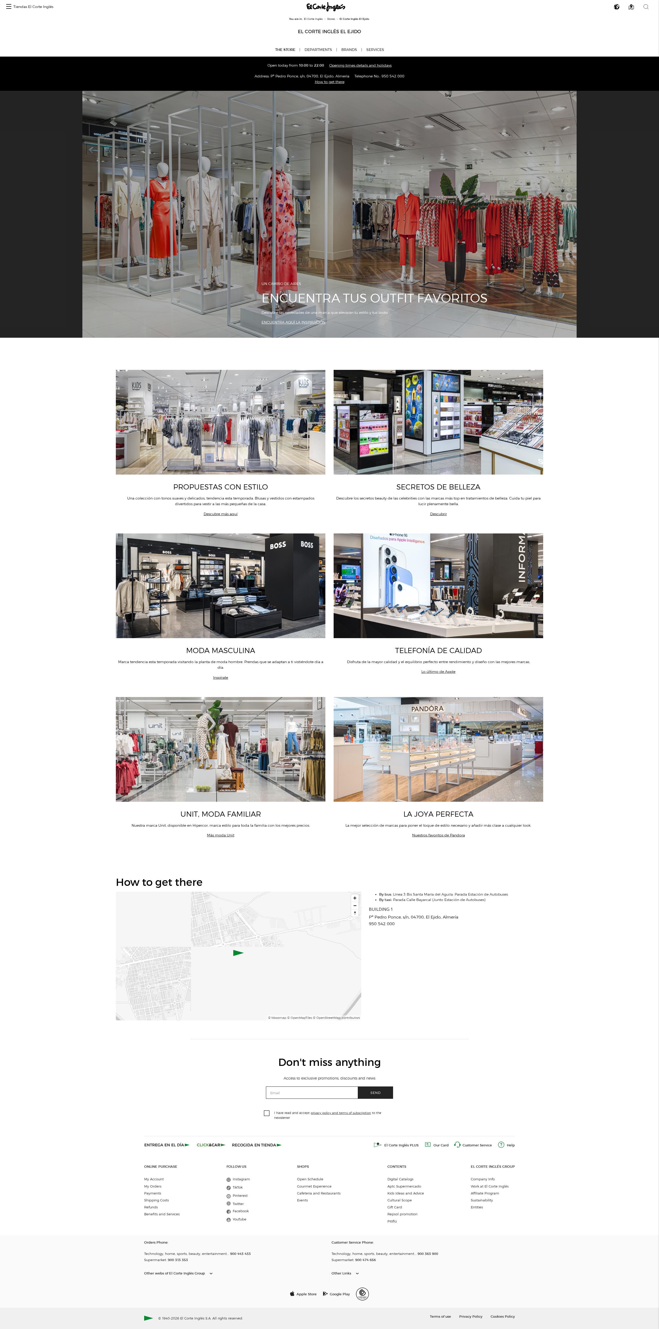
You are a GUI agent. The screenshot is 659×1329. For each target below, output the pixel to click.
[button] (8, 7)
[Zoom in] (355, 898)
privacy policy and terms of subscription (341, 1113)
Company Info (483, 1179)
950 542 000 (392, 76)
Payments (152, 1193)
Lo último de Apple (438, 672)
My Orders (152, 1186)
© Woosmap (277, 1018)
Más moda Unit (220, 835)
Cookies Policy (503, 1316)
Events (302, 1200)
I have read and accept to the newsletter (327, 1115)
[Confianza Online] (362, 1294)
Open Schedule (310, 1179)
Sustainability (482, 1200)
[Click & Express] (167, 1145)
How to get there (329, 82)
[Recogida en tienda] (257, 1145)
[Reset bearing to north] (355, 913)
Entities (477, 1207)
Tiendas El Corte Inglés (33, 7)
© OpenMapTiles (299, 1018)
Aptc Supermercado (404, 1186)
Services (375, 50)
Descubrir (438, 514)
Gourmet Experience (314, 1186)
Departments (318, 50)
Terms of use (440, 1316)
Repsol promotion (402, 1214)
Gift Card (394, 1207)
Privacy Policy (470, 1316)
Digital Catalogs (400, 1179)
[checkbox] (267, 1113)
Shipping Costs (156, 1200)
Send (375, 1092)
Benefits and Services (162, 1214)
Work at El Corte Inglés (490, 1186)
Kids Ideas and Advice (405, 1193)
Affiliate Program (485, 1193)
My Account (154, 1179)
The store (285, 49)
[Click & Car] (211, 1145)
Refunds (151, 1207)
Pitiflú (392, 1221)
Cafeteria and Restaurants (319, 1193)
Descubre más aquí (221, 514)
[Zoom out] (355, 905)
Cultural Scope (399, 1200)
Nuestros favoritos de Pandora (438, 835)
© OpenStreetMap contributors (336, 1018)
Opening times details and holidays (360, 65)
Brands (349, 50)
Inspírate (220, 677)
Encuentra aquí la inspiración (293, 322)
